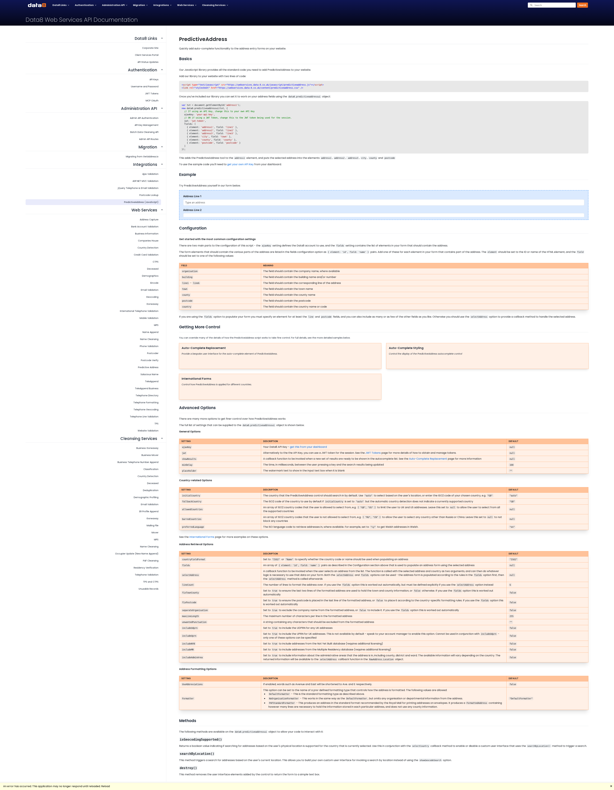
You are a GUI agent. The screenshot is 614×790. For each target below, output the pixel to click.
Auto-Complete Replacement (428, 459)
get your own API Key (240, 164)
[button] (581, 5)
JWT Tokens (373, 453)
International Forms (201, 537)
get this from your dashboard (308, 447)
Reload (105, 786)
